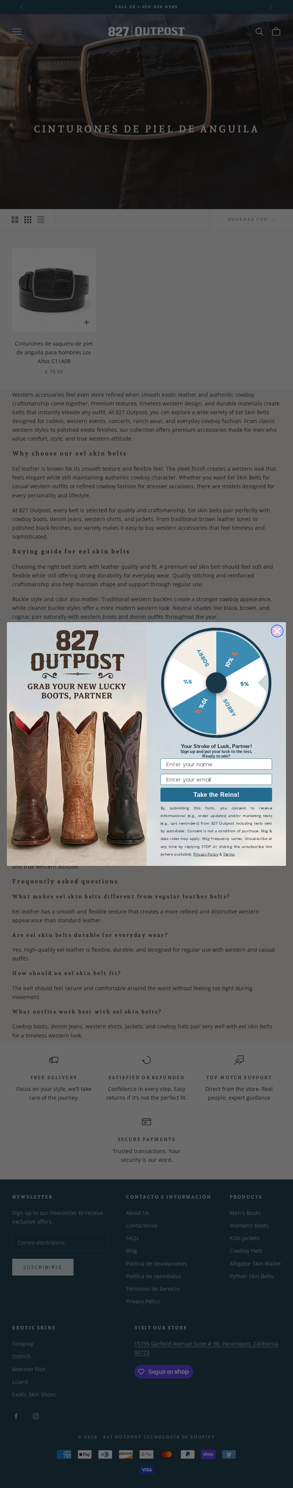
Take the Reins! (216, 794)
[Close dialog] (277, 631)
